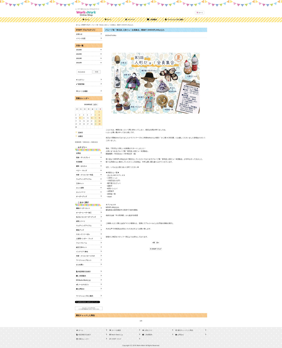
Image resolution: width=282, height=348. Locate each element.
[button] (196, 19)
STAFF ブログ (156, 249)
